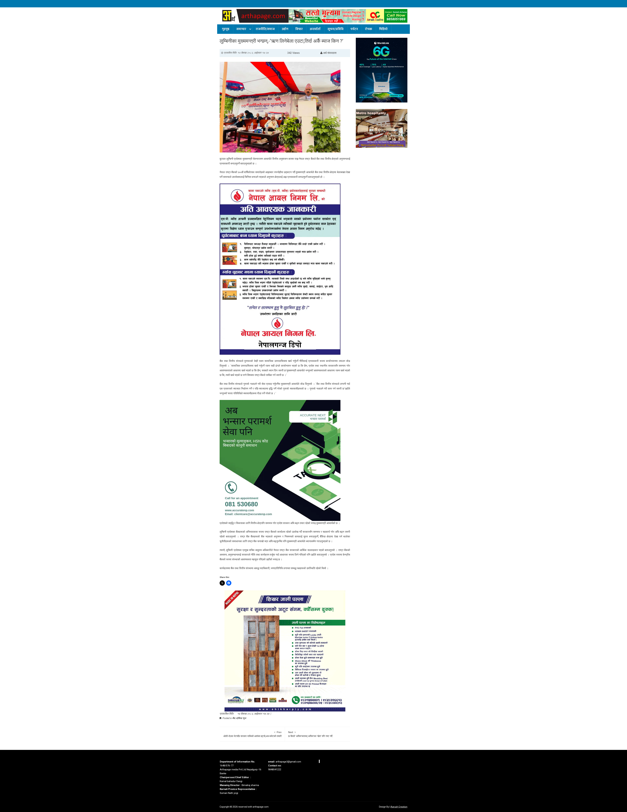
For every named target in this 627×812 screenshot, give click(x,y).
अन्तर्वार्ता (315, 29)
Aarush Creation (399, 806)
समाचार (241, 29)
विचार (299, 29)
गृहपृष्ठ (225, 29)
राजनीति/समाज (265, 29)
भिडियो (383, 29)
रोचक (368, 29)
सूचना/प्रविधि (336, 29)
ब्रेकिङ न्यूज (241, 718)
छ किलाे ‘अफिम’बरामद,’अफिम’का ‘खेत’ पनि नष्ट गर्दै (310, 734)
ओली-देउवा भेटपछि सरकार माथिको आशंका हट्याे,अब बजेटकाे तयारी (252, 734)
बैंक (233, 718)
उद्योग (285, 29)
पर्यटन (354, 29)
